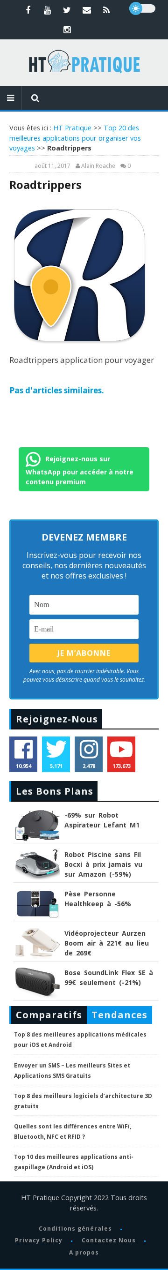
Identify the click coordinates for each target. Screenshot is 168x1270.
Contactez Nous (109, 1240)
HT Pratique (72, 127)
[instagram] (67, 29)
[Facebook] (28, 10)
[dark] (142, 8)
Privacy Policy (39, 1240)
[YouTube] (47, 10)
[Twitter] (67, 10)
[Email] (87, 10)
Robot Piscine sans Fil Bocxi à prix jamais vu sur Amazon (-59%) (103, 864)
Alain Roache (98, 166)
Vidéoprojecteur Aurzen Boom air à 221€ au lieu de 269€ (106, 943)
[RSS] (106, 10)
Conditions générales (75, 1228)
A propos (84, 1252)
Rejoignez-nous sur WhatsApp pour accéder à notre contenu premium (79, 470)
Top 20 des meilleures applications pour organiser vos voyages (75, 137)
